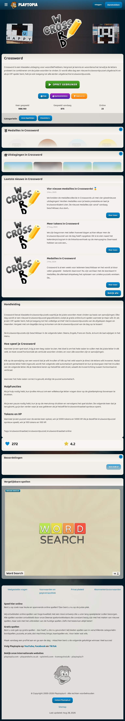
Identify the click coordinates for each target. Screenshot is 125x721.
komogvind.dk (62, 657)
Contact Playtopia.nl (62, 700)
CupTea (9, 474)
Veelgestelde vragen (17, 589)
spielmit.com (46, 657)
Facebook (40, 646)
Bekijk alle (113, 293)
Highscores (80, 96)
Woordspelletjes (27, 118)
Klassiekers (45, 118)
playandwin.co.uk (29, 657)
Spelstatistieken (61, 96)
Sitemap (62, 707)
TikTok (52, 646)
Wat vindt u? (113, 466)
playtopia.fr (78, 657)
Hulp (44, 96)
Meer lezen (113, 215)
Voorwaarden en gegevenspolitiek (47, 591)
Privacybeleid (77, 589)
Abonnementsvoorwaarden (107, 589)
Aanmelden (113, 5)
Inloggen (98, 4)
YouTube (29, 646)
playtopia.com (11, 657)
